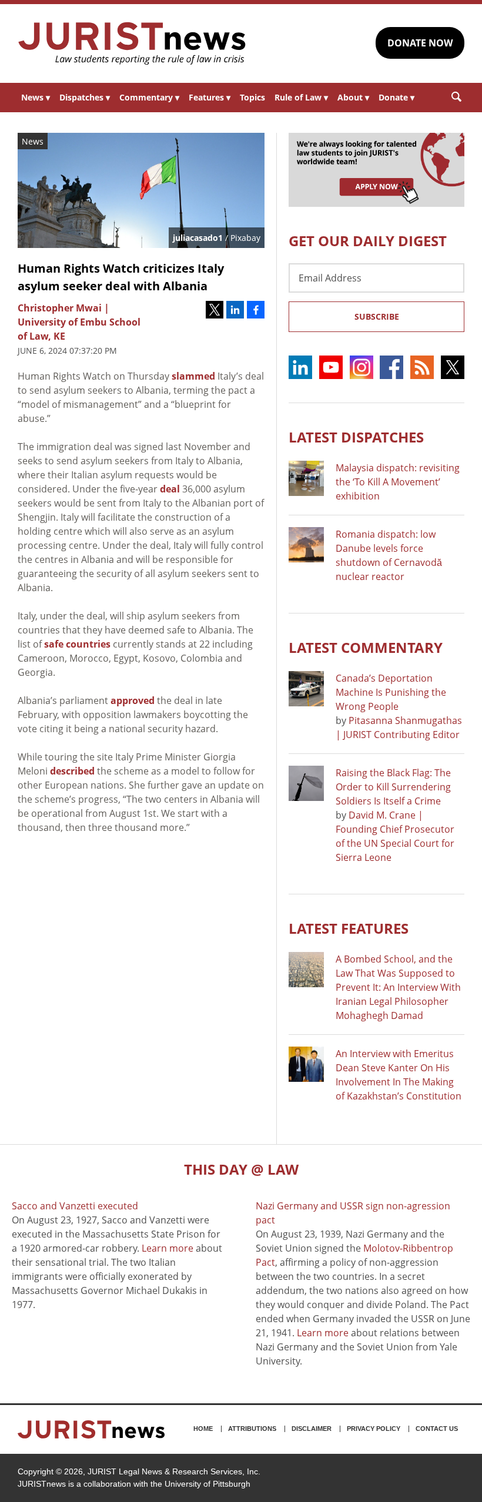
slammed (193, 376)
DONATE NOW (420, 42)
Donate (396, 97)
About (353, 97)
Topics (252, 97)
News (35, 97)
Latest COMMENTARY (366, 647)
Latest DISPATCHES (356, 437)
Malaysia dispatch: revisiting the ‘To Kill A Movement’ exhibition (398, 481)
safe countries (77, 644)
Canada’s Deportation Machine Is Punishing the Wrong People (391, 692)
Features (209, 97)
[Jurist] (132, 43)
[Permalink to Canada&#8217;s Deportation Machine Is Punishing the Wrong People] (306, 688)
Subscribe (376, 316)
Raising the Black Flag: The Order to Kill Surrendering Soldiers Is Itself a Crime (393, 786)
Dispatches (84, 97)
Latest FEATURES (349, 928)
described (72, 771)
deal (170, 488)
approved (133, 700)
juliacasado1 (198, 237)
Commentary (149, 97)
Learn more (167, 1248)
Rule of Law (301, 97)
